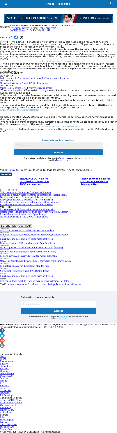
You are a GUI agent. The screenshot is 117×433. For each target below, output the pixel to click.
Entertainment (6, 361)
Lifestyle (4, 363)
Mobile (3, 380)
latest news (22, 284)
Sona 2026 (14, 170)
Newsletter (5, 393)
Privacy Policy (61, 160)
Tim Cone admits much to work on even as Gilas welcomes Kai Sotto (34, 280)
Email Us (4, 385)
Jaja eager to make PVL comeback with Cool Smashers (26, 199)
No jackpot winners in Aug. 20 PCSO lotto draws (24, 83)
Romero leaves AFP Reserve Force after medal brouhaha (27, 209)
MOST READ (25, 226)
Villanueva (76, 284)
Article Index (6, 412)
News (43, 284)
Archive (4, 388)
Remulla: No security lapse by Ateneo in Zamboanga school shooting (33, 194)
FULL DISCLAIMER (53, 327)
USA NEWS (6, 376)
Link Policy (5, 407)
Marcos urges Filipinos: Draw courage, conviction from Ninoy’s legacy (34, 212)
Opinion (4, 371)
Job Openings (6, 395)
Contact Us (5, 390)
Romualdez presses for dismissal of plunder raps (23, 214)
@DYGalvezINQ (49, 28)
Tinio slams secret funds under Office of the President (25, 192)
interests (11, 284)
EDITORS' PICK (8, 226)
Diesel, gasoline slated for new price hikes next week (25, 197)
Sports (3, 359)
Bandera (4, 422)
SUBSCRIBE (58, 311)
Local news (33, 284)
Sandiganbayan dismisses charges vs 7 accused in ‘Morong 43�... (95, 181)
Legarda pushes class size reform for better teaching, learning (29, 202)
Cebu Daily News (8, 424)
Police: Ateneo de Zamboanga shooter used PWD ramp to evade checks (34, 78)
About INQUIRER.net (11, 400)
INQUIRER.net (17, 30)
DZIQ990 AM (7, 427)
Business (4, 368)
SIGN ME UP (58, 152)
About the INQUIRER (11, 402)
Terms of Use (64, 158)
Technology (5, 366)
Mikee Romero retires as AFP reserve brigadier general (26, 88)
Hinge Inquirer (7, 419)
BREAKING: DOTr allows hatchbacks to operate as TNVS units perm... (34, 181)
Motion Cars (6, 429)
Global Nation (7, 373)
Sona (66, 284)
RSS (2, 383)
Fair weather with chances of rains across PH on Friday (26, 204)
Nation (5, 26)
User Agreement (8, 405)
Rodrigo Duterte (55, 284)
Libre (2, 417)
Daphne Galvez (21, 28)
